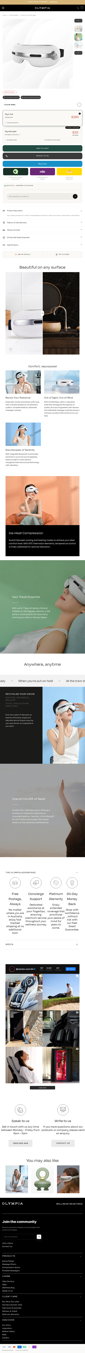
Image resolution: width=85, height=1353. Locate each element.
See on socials (24, 254)
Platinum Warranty (10, 1314)
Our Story (6, 1325)
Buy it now (42, 164)
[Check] (75, 196)
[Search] (78, 8)
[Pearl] (79, 104)
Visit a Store (7, 1243)
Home (5, 15)
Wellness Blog (8, 1287)
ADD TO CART (42, 148)
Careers (5, 1337)
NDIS (4, 1334)
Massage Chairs (9, 1264)
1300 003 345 (20, 1143)
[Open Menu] (15, 7)
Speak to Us (7, 1290)
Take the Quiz (8, 1281)
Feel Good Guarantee (11, 1308)
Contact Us (7, 1246)
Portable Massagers (11, 1270)
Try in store (64, 254)
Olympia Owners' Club (12, 1304)
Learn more (53, 2)
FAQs (4, 1284)
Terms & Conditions (21, 1350)
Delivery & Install (9, 1311)
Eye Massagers (14, 15)
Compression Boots (11, 1267)
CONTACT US (63, 1143)
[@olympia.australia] (12, 969)
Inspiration (7, 1328)
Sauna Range (8, 1261)
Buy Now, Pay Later (10, 1301)
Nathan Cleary (8, 1331)
